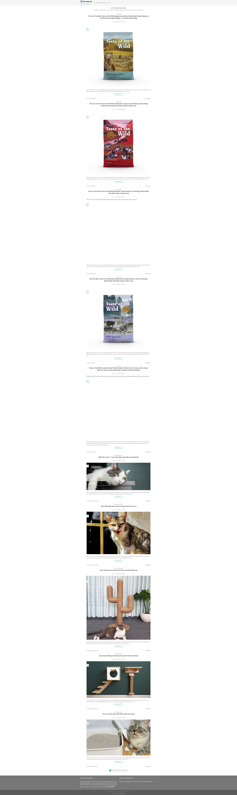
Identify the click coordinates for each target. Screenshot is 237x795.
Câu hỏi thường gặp (125, 791)
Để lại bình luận (147, 98)
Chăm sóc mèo (120, 455)
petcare (123, 21)
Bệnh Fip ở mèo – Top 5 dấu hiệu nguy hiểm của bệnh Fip (118, 457)
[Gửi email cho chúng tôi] (111, 787)
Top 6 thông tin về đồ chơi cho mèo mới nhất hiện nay (118, 570)
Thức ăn (117, 14)
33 (124, 770)
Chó (97, 2)
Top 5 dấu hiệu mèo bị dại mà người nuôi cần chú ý (118, 506)
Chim (109, 2)
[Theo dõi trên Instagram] (109, 787)
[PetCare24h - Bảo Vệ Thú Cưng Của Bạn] (86, 1)
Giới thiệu (110, 791)
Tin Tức (114, 791)
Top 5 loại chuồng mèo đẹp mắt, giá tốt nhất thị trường (118, 656)
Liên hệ (118, 791)
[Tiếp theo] (127, 770)
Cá (107, 2)
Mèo (100, 2)
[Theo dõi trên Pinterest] (113, 787)
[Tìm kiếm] (94, 3)
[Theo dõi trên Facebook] (107, 787)
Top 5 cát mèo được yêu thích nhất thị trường (118, 714)
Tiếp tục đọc (118, 94)
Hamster (103, 2)
